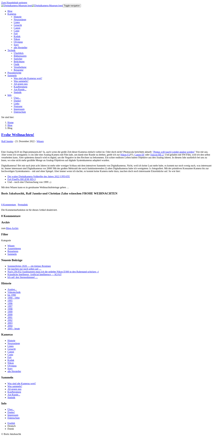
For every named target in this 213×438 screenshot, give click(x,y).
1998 (9, 309)
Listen (10, 346)
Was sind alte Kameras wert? (21, 383)
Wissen (40, 141)
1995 (9, 300)
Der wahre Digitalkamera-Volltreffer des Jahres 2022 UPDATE (38, 176)
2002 (9, 320)
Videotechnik (14, 292)
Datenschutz (13, 418)
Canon (10, 351)
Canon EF (139, 154)
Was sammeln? (14, 386)
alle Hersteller (14, 371)
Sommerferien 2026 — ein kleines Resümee (29, 266)
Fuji (9, 357)
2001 (9, 317)
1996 (9, 303)
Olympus (12, 365)
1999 (9, 311)
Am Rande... (13, 394)
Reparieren (12, 251)
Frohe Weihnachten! (17, 135)
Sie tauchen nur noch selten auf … (24, 269)
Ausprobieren (14, 248)
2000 (9, 314)
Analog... (12, 289)
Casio (10, 354)
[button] (11, 14)
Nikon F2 (125, 154)
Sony (10, 368)
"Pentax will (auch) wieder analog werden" (173, 152)
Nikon (10, 363)
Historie (11, 340)
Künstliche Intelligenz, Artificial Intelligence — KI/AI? (34, 274)
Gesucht (11, 349)
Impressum (12, 415)
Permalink (23, 204)
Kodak (10, 360)
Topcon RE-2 (157, 154)
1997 (9, 306)
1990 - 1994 (13, 297)
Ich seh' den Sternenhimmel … (22, 277)
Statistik (11, 397)
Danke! (11, 412)
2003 (9, 323)
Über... (10, 409)
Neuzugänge (13, 343)
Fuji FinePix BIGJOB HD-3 (21, 179)
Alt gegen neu (14, 389)
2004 (9, 325)
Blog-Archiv (12, 228)
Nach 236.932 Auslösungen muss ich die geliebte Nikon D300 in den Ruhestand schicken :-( (53, 271)
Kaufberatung (14, 392)
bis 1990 (11, 295)
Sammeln (12, 254)
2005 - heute (13, 328)
